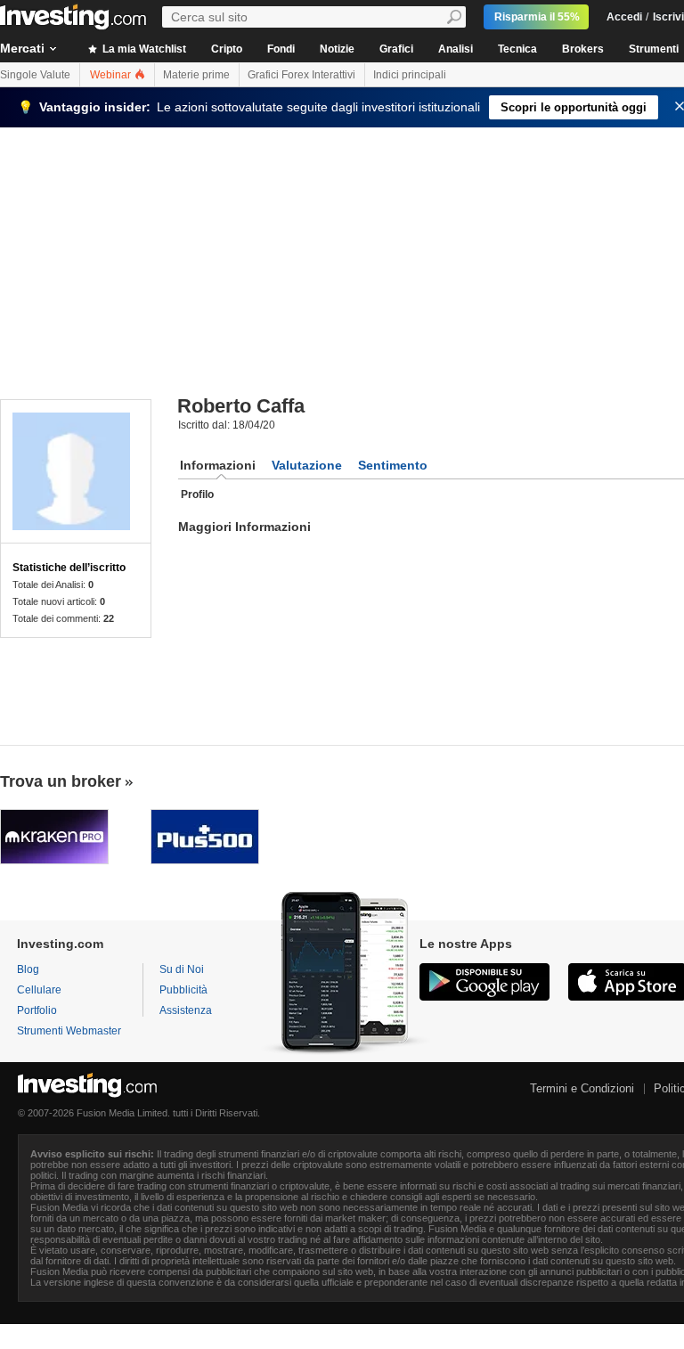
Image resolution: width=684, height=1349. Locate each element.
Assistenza (185, 1010)
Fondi (281, 49)
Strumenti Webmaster (69, 1031)
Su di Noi (181, 969)
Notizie (337, 49)
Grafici (396, 49)
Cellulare (39, 990)
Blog (28, 969)
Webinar (112, 75)
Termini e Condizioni (582, 1088)
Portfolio (37, 1010)
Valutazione (307, 465)
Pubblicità (183, 990)
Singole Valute (35, 75)
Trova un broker (60, 781)
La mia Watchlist (143, 49)
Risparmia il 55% (537, 17)
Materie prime (196, 75)
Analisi (455, 49)
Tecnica (517, 49)
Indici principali (409, 75)
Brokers (583, 49)
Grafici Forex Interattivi (301, 75)
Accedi (624, 17)
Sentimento (393, 465)
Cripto (226, 49)
